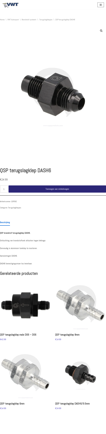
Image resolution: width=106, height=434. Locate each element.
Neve (4, 431)
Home (2, 19)
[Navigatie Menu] (100, 4)
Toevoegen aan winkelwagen (57, 188)
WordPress (31, 431)
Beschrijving (5, 222)
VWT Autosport (13, 19)
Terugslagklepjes (45, 19)
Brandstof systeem (29, 19)
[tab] (5, 222)
